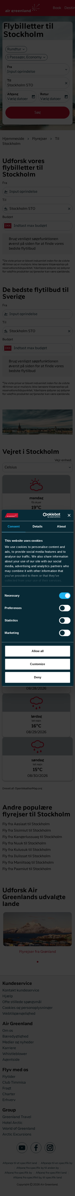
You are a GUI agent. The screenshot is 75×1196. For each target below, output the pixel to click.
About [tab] (61, 526)
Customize (37, 664)
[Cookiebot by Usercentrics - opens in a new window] (44, 515)
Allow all (38, 651)
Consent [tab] (14, 526)
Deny (37, 677)
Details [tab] (37, 526)
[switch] (64, 608)
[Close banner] (69, 515)
